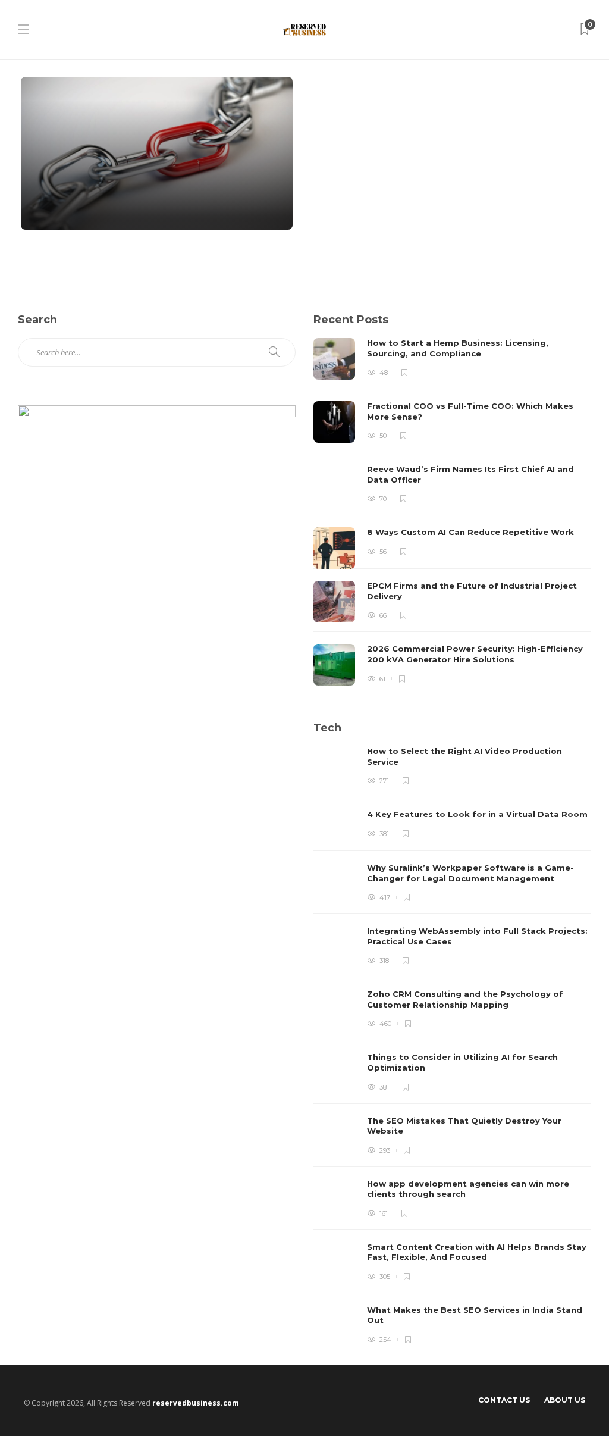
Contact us (504, 1400)
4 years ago (76, 208)
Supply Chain (70, 136)
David (46, 208)
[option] (452, 512)
